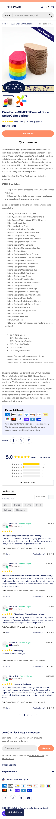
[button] (48, 554)
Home (5, 24)
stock (38, 505)
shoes (6, 505)
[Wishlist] (47, 7)
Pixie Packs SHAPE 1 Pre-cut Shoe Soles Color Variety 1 (23, 548)
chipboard (21, 510)
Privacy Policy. (8, 758)
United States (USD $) (16, 779)
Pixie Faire (14, 808)
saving (28, 505)
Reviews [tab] (6, 491)
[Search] (50, 15)
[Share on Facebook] (13, 440)
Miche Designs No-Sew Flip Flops (21, 171)
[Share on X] (21, 440)
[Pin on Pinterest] (29, 440)
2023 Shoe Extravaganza (22, 24)
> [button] (36, 714)
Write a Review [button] (29, 482)
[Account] (41, 7)
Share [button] (7, 554)
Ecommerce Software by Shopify (34, 808)
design (17, 505)
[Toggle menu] (3, 7)
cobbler (7, 510)
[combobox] (28, 15)
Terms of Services (36, 755)
